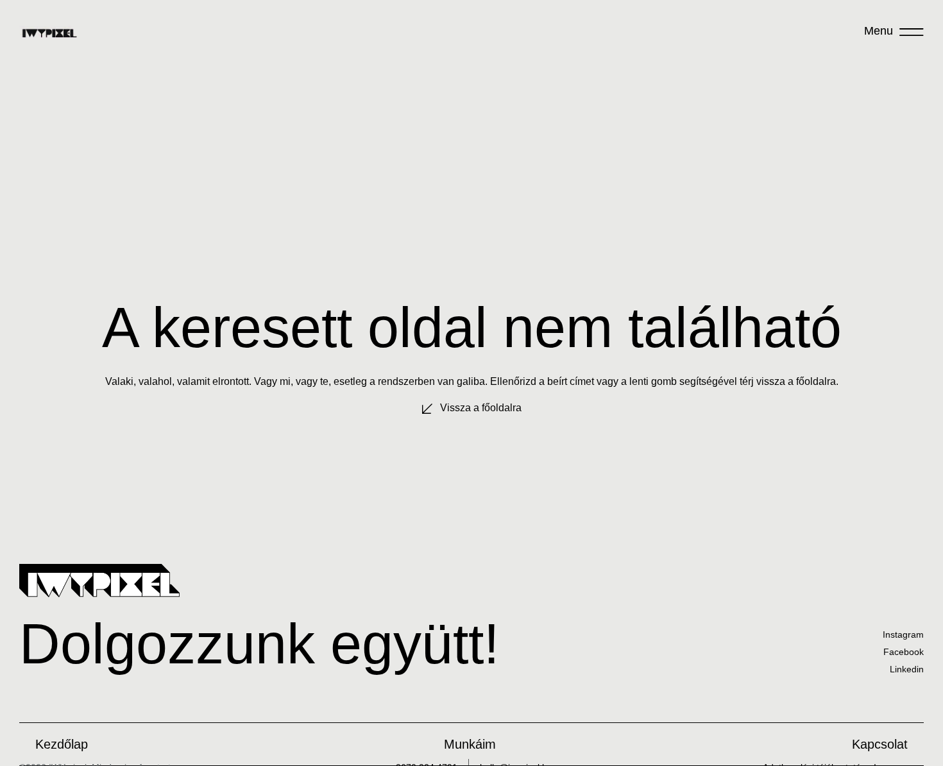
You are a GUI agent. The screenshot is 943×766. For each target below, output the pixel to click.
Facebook (903, 652)
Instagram (903, 634)
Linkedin (907, 669)
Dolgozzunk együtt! (259, 644)
